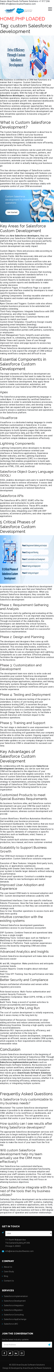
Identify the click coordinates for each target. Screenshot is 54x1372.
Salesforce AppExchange (15, 1319)
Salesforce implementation (16, 1296)
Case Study (9, 1271)
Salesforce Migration (13, 1310)
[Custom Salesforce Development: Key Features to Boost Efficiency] (27, 57)
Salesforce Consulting (14, 1315)
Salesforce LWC (11, 1324)
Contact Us (9, 1281)
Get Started (12, 212)
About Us (8, 1267)
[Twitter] (10, 1353)
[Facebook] (4, 1353)
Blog (6, 1276)
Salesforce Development (15, 1301)
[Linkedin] (16, 1353)
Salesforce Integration (14, 1305)
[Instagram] (22, 1353)
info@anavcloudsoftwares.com (21, 4)
